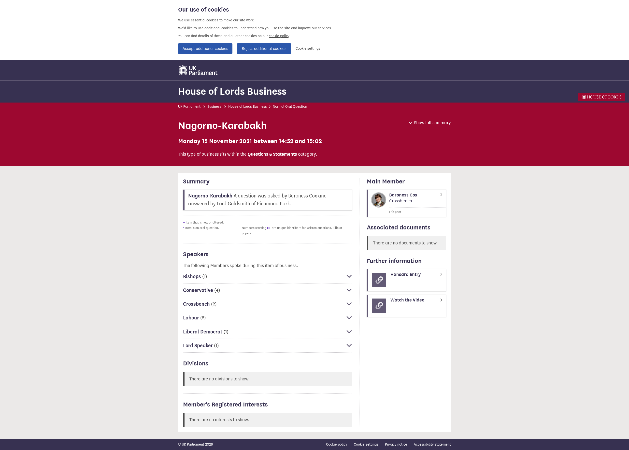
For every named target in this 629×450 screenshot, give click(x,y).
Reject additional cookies (264, 48)
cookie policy (279, 36)
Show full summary (432, 122)
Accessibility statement (432, 444)
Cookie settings (308, 48)
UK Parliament (189, 107)
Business (214, 107)
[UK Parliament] (198, 70)
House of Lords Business (232, 91)
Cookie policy (336, 444)
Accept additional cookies (205, 48)
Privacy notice (396, 444)
